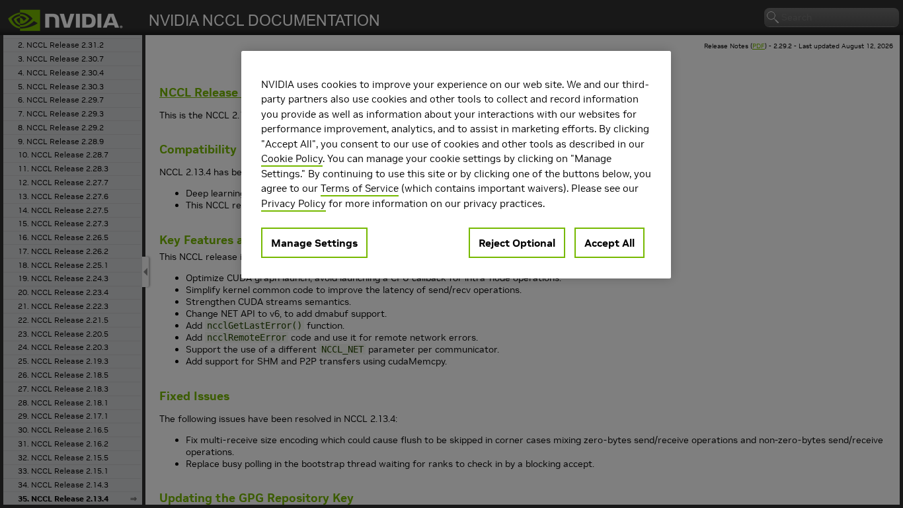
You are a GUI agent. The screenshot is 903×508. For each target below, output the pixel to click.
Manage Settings (314, 242)
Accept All (609, 242)
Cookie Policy (292, 158)
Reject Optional (517, 242)
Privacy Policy (293, 203)
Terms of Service (360, 188)
